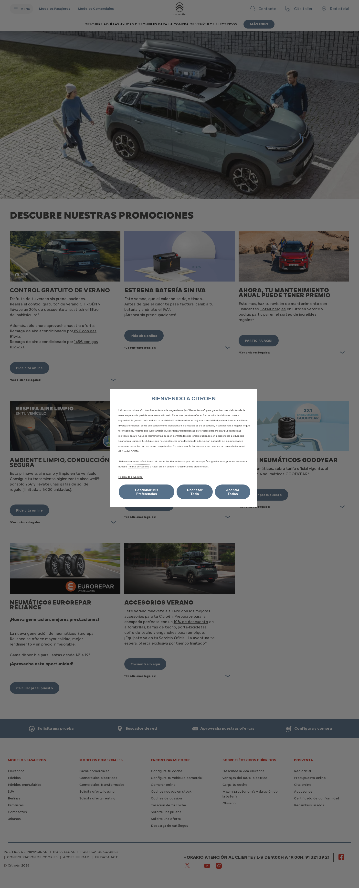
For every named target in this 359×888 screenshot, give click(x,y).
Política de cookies (138, 466)
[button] (146, 491)
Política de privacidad (130, 476)
